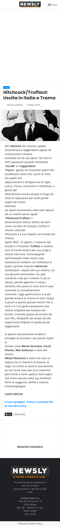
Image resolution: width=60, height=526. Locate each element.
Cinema (6, 87)
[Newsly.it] (30, 5)
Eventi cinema (19, 414)
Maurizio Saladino (15, 105)
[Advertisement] (30, 46)
